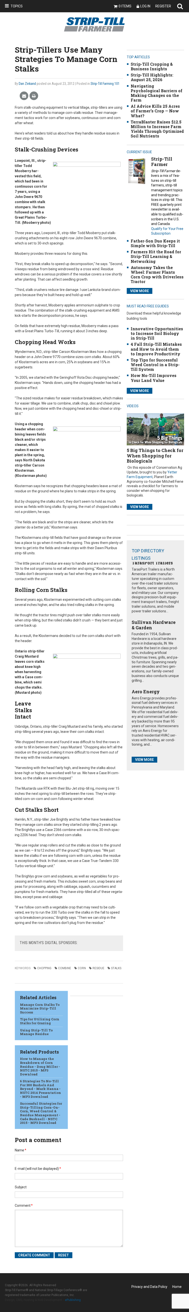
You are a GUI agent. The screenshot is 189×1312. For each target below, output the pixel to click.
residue (98, 968)
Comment (24, 1205)
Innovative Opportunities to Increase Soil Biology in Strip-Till (157, 333)
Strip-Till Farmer (161, 161)
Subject (21, 1187)
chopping (44, 968)
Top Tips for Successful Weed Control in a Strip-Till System (155, 364)
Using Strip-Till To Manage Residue (36, 1032)
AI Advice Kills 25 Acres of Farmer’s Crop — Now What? (155, 111)
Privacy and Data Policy (149, 1287)
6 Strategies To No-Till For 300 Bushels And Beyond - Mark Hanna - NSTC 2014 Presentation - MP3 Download (40, 1089)
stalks (116, 968)
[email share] (24, 96)
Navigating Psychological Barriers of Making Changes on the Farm (156, 93)
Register (163, 6)
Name (20, 1150)
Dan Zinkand (27, 84)
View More (139, 291)
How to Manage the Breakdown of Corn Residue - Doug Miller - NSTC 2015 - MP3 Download (40, 1066)
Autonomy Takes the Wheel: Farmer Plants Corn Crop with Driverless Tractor (157, 274)
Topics (17, 6)
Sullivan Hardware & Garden (153, 625)
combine (64, 968)
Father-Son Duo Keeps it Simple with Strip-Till (155, 243)
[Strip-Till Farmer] (137, 171)
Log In (145, 6)
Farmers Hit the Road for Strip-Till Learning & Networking (156, 256)
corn (82, 968)
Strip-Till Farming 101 (105, 84)
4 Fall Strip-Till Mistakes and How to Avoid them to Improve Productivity (156, 349)
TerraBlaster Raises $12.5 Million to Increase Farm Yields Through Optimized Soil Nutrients (157, 129)
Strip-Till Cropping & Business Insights (152, 66)
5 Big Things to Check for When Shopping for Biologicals (155, 455)
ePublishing (73, 1300)
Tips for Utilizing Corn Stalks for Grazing (39, 1021)
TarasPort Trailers (152, 563)
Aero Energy (146, 691)
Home (177, 1287)
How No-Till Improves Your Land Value (153, 378)
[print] (34, 96)
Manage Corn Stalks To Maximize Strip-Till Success (40, 1008)
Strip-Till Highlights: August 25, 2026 (152, 77)
